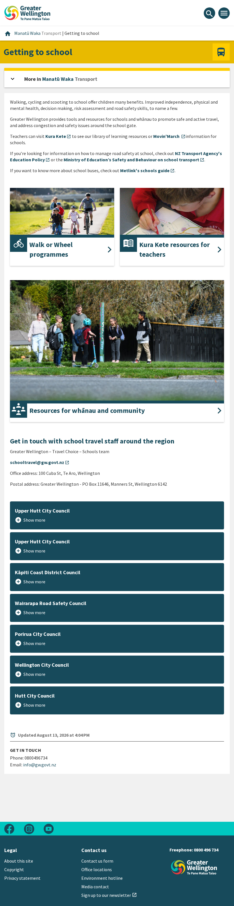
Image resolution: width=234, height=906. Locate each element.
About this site (18, 861)
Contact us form (97, 861)
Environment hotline (102, 878)
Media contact (95, 886)
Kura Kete (58, 136)
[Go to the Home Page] (194, 867)
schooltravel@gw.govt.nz (39, 462)
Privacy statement (22, 878)
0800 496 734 (206, 850)
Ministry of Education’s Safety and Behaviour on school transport (134, 159)
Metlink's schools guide (147, 170)
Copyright (14, 869)
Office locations (96, 869)
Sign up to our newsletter (109, 895)
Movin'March (169, 136)
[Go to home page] (27, 12)
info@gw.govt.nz (39, 765)
